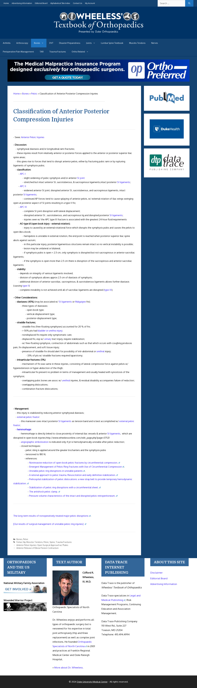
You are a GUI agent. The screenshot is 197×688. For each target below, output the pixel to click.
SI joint (81, 178)
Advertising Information (22, 3)
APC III (23, 206)
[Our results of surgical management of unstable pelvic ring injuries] (48, 524)
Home (6, 3)
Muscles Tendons (137, 43)
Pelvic (25, 539)
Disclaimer (156, 572)
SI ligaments (123, 182)
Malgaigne (80, 301)
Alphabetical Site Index (60, 3)
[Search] (189, 3)
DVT (51, 43)
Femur (19, 542)
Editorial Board (41, 3)
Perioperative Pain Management (18, 51)
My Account (90, 3)
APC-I (23, 173)
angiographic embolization (35, 441)
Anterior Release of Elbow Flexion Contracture (37, 548)
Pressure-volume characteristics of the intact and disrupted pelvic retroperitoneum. (72, 495)
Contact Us (77, 3)
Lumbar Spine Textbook (112, 43)
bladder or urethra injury (50, 330)
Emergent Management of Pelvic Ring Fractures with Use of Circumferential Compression (75, 466)
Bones (37, 43)
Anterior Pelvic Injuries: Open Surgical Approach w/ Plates (42, 545)
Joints (89, 43)
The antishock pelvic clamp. (43, 491)
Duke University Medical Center (92, 681)
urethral (100, 351)
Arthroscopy (22, 43)
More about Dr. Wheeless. (68, 667)
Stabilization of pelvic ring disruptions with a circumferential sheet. (63, 487)
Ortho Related (78, 51)
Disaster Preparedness (69, 43)
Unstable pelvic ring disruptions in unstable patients (56, 470)
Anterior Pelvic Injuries (32, 137)
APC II (23, 186)
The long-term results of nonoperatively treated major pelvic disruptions (50, 515)
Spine (52, 542)
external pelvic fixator (28, 417)
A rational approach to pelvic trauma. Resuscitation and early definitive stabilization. (72, 475)
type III (108, 289)
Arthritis (7, 43)
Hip (24, 542)
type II (25, 285)
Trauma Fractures (57, 51)
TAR (42, 51)
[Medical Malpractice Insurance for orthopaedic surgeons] (98, 80)
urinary (47, 339)
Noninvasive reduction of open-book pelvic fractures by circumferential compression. (73, 462)
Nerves (154, 43)
